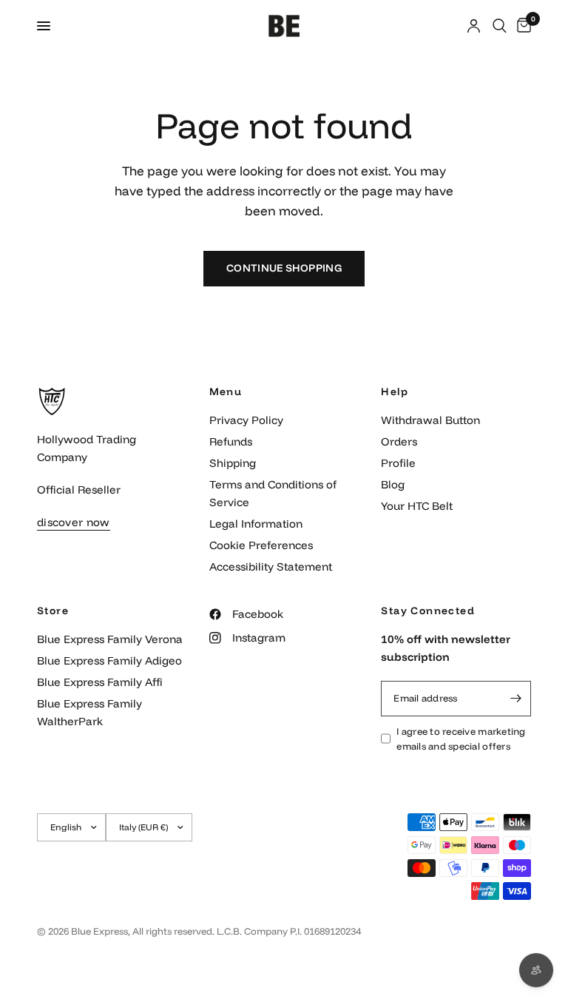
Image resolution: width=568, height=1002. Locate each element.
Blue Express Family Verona (110, 639)
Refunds (230, 441)
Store (53, 610)
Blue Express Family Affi (100, 682)
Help (394, 391)
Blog (393, 484)
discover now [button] (73, 522)
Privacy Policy (246, 420)
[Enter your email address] (516, 698)
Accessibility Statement (270, 566)
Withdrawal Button (430, 420)
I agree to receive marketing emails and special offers (460, 739)
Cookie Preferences (261, 545)
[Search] (499, 26)
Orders (399, 441)
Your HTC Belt (417, 506)
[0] (521, 26)
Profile (398, 463)
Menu (226, 391)
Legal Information (255, 524)
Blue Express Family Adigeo (109, 660)
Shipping (232, 463)
